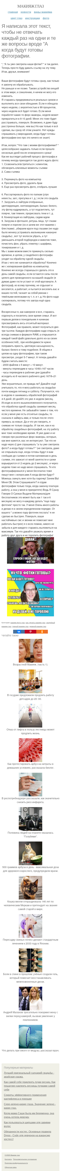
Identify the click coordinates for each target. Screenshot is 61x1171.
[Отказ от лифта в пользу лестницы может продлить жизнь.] (30, 725)
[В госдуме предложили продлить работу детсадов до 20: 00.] (30, 691)
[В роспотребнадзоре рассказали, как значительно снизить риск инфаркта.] (30, 794)
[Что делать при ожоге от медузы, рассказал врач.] (30, 1046)
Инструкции (32, 18)
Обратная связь (11, 1167)
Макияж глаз (30, 6)
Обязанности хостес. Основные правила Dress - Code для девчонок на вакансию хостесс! (27, 1135)
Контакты (8, 1159)
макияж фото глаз (17, 622)
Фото (46, 18)
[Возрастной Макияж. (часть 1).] (30, 660)
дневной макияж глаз (37, 626)
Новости (26, 12)
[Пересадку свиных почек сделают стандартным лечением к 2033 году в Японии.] (30, 936)
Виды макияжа (43, 12)
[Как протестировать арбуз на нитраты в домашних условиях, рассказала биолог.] (30, 760)
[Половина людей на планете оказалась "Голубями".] (30, 829)
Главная (13, 12)
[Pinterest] (30, 632)
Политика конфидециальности (16, 1163)
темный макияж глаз (20, 626)
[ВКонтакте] (19, 632)
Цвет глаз (16, 18)
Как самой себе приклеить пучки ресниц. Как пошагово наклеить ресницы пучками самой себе (29, 1086)
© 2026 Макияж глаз (12, 1155)
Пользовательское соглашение (25, 1159)
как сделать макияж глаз (35, 622)
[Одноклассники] (42, 632)
